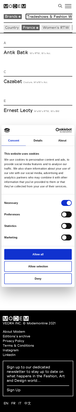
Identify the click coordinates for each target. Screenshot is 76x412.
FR (13, 403)
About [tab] (62, 140)
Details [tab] (38, 140)
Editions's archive (16, 336)
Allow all (38, 254)
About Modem (14, 331)
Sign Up (13, 390)
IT (20, 403)
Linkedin (9, 355)
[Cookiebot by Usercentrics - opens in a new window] (55, 130)
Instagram (11, 350)
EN (6, 403)
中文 (27, 403)
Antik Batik (16, 52)
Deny (38, 278)
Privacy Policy (13, 341)
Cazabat (13, 81)
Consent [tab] (13, 140)
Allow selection (38, 266)
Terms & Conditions (18, 345)
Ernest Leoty (18, 110)
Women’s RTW (56, 27)
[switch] (66, 214)
